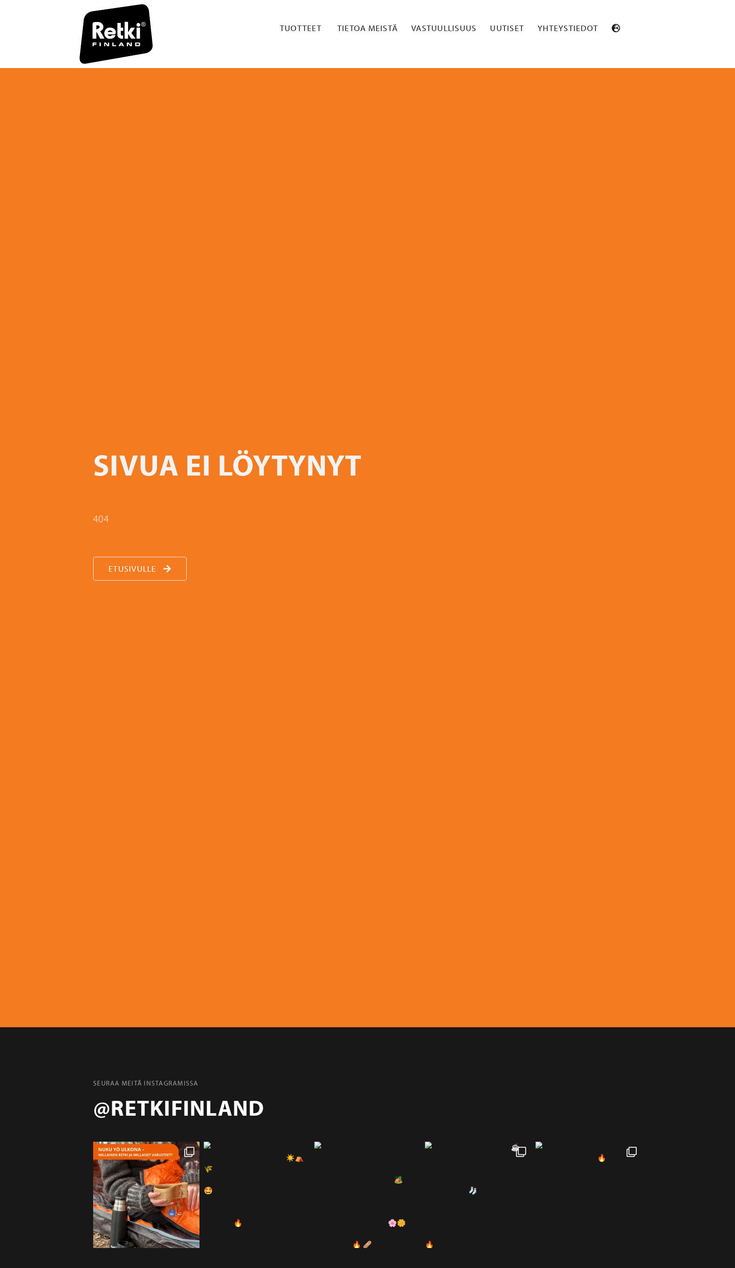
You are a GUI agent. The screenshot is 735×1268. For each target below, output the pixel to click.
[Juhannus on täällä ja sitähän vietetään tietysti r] (367, 1195)
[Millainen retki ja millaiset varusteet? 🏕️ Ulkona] (146, 1195)
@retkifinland (178, 1107)
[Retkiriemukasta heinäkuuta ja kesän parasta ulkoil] (257, 1195)
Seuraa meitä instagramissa (146, 1083)
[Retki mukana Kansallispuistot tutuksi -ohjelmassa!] (589, 1195)
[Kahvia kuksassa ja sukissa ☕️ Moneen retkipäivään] (478, 1195)
